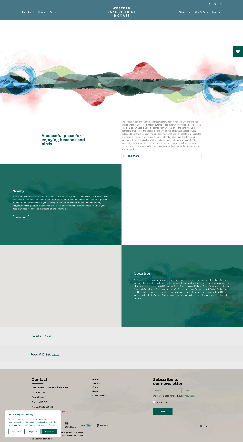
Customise (16, 431)
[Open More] (220, 12)
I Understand (161, 402)
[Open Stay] (45, 12)
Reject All (33, 431)
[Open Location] (33, 12)
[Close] (59, 411)
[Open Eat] (55, 12)
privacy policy (188, 396)
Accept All (49, 431)
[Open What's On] (207, 12)
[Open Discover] (189, 12)
